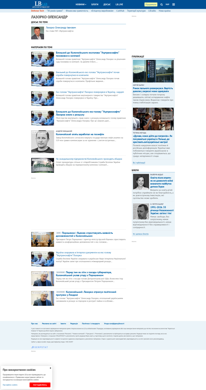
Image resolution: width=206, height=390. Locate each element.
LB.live (119, 4)
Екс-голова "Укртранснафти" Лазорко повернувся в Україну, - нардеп (90, 92)
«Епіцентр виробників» (102, 10)
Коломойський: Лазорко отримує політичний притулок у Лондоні (86, 293)
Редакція (74, 323)
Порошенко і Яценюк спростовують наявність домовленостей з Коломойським (84, 234)
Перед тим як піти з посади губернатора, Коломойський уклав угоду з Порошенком (83, 274)
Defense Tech (37, 10)
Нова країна (164, 10)
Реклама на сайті (49, 323)
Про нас (34, 323)
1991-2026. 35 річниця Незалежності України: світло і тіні (162, 210)
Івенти (63, 323)
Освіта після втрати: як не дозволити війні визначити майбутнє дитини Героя (161, 182)
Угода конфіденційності (114, 323)
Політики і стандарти (91, 323)
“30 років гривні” (55, 10)
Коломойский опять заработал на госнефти (80, 134)
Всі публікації (139, 162)
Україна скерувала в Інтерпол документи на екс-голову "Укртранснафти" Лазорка (83, 254)
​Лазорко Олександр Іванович (61, 27)
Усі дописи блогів (140, 234)
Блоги (94, 4)
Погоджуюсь (40, 385)
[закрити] (50, 368)
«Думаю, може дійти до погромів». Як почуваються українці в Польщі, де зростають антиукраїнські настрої (152, 138)
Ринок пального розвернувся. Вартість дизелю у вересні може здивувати (153, 90)
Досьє (107, 4)
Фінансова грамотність (77, 10)
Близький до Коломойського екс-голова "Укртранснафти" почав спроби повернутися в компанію (87, 74)
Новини (80, 4)
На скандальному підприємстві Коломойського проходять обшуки (89, 158)
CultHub (120, 10)
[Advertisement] (65, 203)
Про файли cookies (10, 385)
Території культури (136, 10)
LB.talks (152, 10)
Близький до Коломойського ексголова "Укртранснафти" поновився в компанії (87, 54)
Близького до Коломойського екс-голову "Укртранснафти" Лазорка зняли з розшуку (88, 113)
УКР (167, 4)
